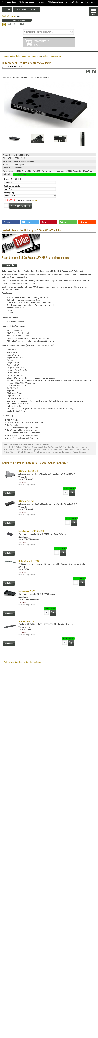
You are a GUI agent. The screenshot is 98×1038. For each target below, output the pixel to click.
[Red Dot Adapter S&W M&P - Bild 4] (83, 139)
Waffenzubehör (10, 662)
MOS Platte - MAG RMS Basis (28, 471)
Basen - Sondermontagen (30, 662)
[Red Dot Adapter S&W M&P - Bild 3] (60, 138)
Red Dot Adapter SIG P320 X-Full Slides (31, 531)
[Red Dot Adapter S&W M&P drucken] (87, 71)
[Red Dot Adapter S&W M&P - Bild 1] (15, 138)
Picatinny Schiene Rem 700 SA (28, 561)
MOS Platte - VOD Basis (26, 501)
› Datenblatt (9, 265)
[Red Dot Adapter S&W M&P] (49, 105)
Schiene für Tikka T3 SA (26, 621)
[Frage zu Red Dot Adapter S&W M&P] (93, 71)
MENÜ (93, 14)
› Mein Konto (20, 9)
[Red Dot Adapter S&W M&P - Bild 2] (37, 138)
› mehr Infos (8, 493)
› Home (7, 9)
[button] (11, 222)
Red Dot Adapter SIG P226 (27, 591)
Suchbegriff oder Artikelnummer (38, 31)
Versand (35, 200)
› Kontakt (34, 9)
